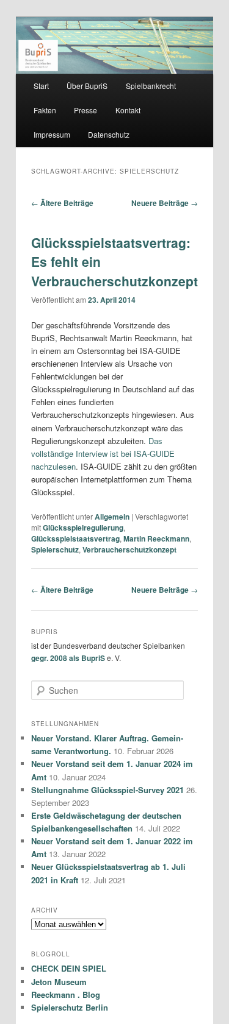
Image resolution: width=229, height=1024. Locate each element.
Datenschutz (108, 134)
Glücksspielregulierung (83, 527)
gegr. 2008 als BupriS (68, 657)
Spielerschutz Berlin (69, 1007)
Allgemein (112, 516)
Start (41, 85)
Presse (85, 110)
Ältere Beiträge (62, 202)
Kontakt (127, 110)
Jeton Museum (59, 981)
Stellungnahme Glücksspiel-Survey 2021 (107, 790)
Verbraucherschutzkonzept (129, 549)
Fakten (45, 110)
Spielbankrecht (151, 85)
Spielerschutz (55, 549)
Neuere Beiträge (164, 202)
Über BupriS (87, 85)
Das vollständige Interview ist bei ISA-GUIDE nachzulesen (103, 453)
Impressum (52, 134)
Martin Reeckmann (156, 538)
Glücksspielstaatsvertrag (75, 538)
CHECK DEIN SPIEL (68, 968)
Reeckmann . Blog (65, 994)
